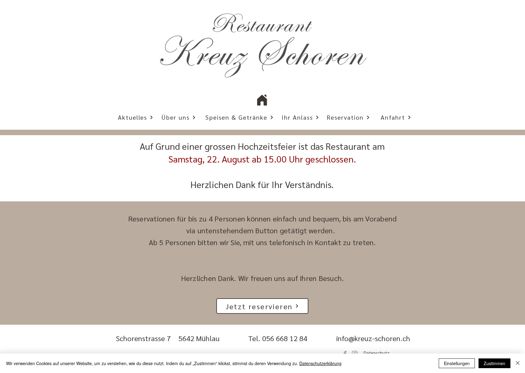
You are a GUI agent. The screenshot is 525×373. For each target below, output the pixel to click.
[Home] (262, 100)
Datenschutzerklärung (320, 363)
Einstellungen (457, 363)
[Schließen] (517, 363)
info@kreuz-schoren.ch (373, 338)
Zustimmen (494, 363)
